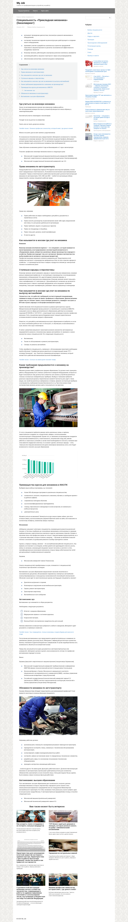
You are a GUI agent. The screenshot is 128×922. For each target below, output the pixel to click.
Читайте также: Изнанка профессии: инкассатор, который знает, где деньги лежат (46, 128)
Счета (89, 52)
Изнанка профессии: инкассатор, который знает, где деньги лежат (62, 888)
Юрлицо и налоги (93, 55)
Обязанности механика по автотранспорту (34, 93)
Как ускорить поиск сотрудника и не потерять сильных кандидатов (30, 825)
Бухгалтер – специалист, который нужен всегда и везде (102, 117)
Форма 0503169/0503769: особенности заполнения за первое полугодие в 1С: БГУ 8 (98, 103)
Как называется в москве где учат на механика (36, 75)
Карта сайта (45, 11)
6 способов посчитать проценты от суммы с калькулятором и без (101, 62)
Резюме (90, 49)
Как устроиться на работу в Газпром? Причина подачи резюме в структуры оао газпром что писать (102, 126)
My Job (21, 3)
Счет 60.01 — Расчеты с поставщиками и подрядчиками (101, 78)
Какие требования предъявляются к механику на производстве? (42, 84)
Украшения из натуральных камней (63, 853)
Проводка (91, 39)
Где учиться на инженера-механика (32, 69)
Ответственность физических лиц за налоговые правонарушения (97, 110)
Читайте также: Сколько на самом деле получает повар (37, 359)
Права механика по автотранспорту (32, 72)
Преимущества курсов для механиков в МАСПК (37, 87)
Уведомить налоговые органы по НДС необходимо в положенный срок (97, 70)
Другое (90, 33)
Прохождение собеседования (97, 43)
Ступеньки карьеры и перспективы (32, 78)
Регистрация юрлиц (94, 46)
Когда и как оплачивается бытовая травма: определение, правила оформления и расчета (102, 136)
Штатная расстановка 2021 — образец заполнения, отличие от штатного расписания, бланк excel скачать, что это (102, 87)
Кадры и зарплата (93, 36)
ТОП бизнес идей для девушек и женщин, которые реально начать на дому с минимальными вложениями (62, 826)
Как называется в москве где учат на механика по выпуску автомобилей (45, 81)
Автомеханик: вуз (29, 90)
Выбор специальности (38, 27)
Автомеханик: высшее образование (33, 96)
